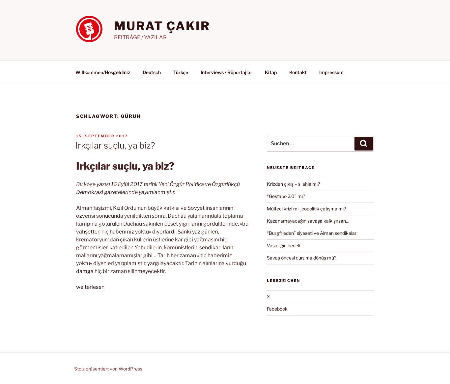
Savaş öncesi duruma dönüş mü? (301, 258)
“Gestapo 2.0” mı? (286, 196)
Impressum (331, 72)
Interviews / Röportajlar (226, 72)
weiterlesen (90, 287)
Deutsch (152, 72)
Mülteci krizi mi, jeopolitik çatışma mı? (306, 208)
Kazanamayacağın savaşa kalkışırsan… (308, 221)
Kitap (271, 72)
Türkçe (180, 72)
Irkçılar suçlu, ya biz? (115, 145)
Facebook (277, 309)
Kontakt (298, 72)
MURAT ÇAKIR (162, 26)
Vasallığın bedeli (283, 245)
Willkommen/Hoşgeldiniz (102, 72)
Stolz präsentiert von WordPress (108, 368)
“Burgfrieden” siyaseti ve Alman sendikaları (312, 233)
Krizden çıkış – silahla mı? (293, 184)
